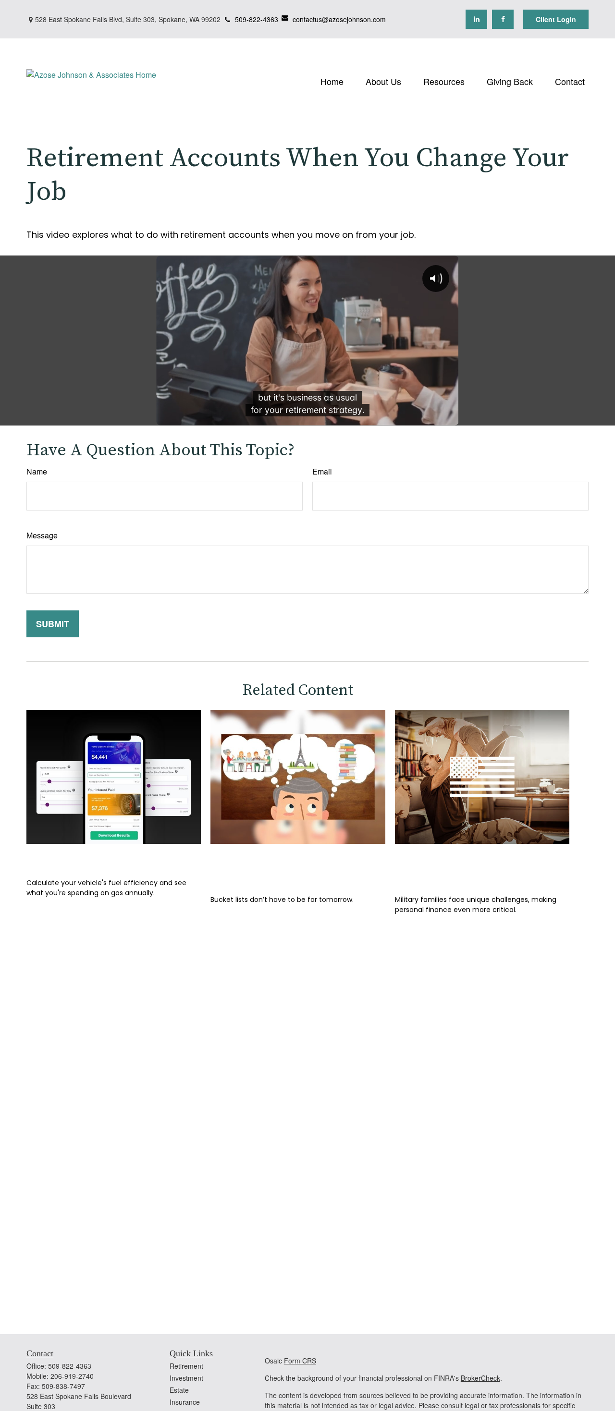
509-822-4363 (256, 19)
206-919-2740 (72, 1376)
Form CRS (300, 1360)
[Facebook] (503, 19)
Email (322, 471)
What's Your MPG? (80, 858)
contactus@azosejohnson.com (339, 19)
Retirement (186, 1366)
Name (36, 471)
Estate (179, 1390)
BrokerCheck (480, 1378)
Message (42, 535)
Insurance (185, 1402)
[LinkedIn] (476, 19)
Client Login (556, 19)
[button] (332, 80)
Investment (186, 1378)
